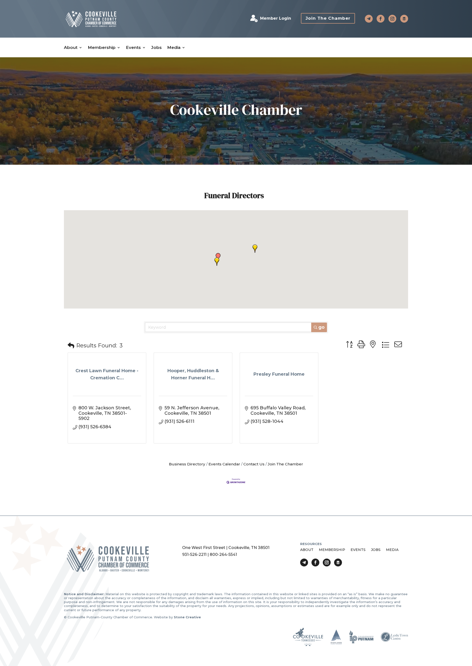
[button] (216, 261)
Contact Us (254, 464)
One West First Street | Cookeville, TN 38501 (225, 547)
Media (173, 47)
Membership (102, 47)
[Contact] (369, 19)
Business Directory (187, 464)
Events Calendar (224, 464)
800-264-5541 (223, 554)
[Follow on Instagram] (392, 19)
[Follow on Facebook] (380, 19)
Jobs (156, 47)
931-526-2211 (194, 554)
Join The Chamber (328, 18)
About (70, 47)
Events (133, 47)
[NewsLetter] (404, 19)
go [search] (321, 327)
